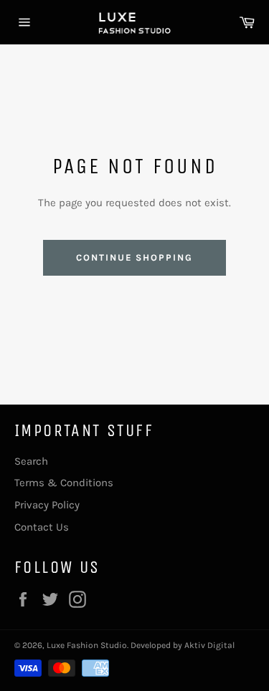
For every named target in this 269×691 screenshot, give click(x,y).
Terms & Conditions (63, 482)
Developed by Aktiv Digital (183, 645)
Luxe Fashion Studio (87, 645)
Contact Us (41, 527)
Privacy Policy (47, 504)
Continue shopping (134, 257)
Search (31, 461)
